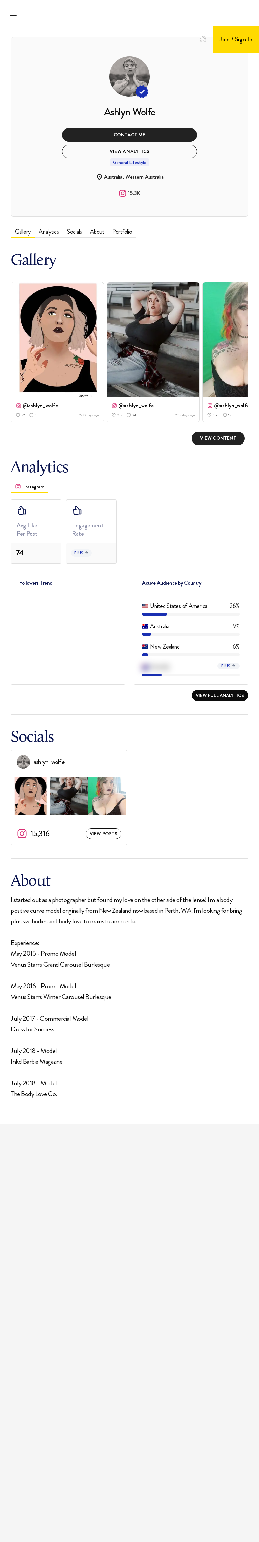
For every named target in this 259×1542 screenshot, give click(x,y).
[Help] (203, 39)
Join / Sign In (236, 39)
